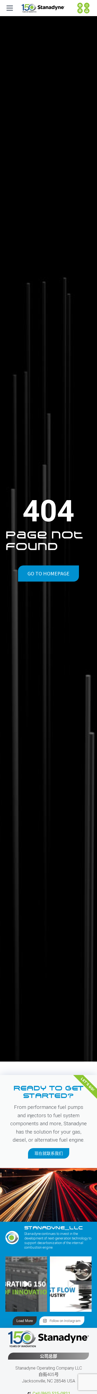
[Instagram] (86, 5)
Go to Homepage (48, 573)
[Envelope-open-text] (86, 10)
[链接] (80, 10)
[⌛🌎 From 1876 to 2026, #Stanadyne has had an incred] (26, 1284)
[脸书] (80, 5)
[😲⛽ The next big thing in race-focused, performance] (71, 1284)
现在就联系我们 (48, 1153)
